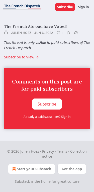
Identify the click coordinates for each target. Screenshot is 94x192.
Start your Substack (34, 168)
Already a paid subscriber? (47, 117)
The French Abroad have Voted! (35, 26)
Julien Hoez (21, 33)
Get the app (72, 168)
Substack (22, 181)
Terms (62, 151)
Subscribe (65, 7)
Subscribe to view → (21, 56)
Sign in (83, 7)
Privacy (48, 151)
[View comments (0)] (68, 33)
